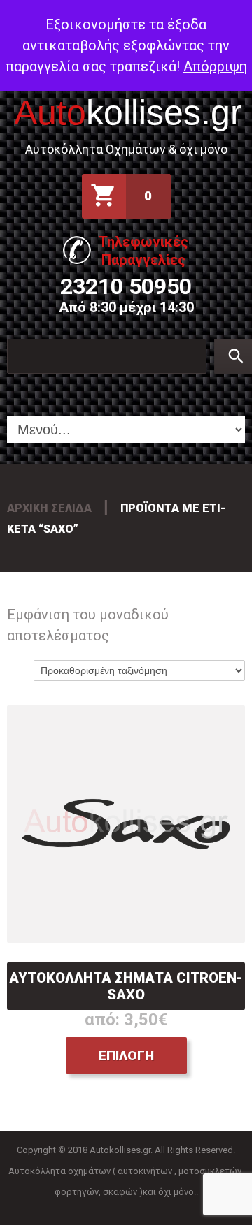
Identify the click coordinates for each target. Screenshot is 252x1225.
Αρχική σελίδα (49, 508)
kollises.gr (128, 112)
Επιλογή (126, 1056)
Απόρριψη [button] (215, 66)
